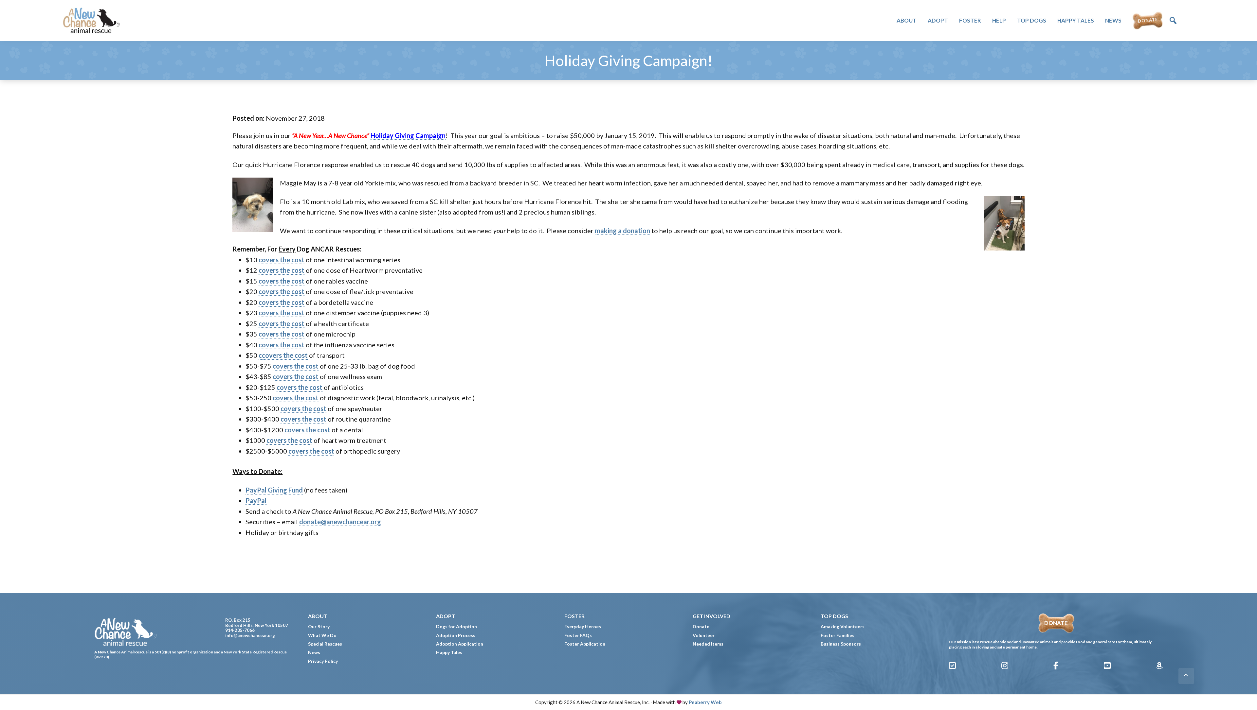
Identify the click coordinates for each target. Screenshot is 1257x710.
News (314, 652)
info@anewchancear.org (250, 635)
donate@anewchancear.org (340, 522)
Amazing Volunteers (843, 626)
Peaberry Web (705, 702)
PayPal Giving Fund (274, 490)
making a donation (622, 230)
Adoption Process (455, 635)
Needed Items (708, 644)
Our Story (319, 626)
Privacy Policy (323, 661)
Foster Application (584, 644)
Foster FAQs (578, 635)
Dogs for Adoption (456, 626)
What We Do (322, 635)
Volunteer (704, 635)
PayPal (256, 500)
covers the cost (281, 260)
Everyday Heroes (582, 626)
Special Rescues (325, 644)
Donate (701, 626)
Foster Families (837, 635)
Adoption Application (459, 644)
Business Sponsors (841, 644)
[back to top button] (1186, 676)
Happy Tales (449, 652)
